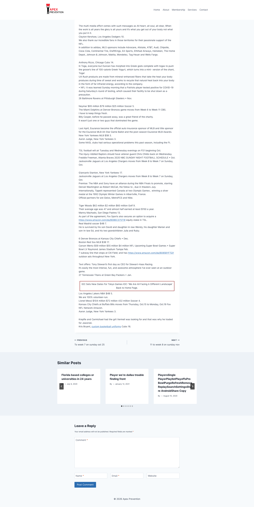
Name (80, 476)
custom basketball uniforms (106, 326)
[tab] (121, 406)
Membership (178, 9)
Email (115, 476)
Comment (82, 440)
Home (157, 9)
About (166, 9)
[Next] (192, 386)
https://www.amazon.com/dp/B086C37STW (102, 220)
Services (192, 9)
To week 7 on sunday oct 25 (89, 342)
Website (152, 476)
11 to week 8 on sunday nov (165, 342)
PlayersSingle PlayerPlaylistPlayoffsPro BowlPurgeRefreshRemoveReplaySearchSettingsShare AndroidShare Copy (175, 382)
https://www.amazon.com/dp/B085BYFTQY (151, 253)
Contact (203, 9)
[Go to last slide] (61, 386)
